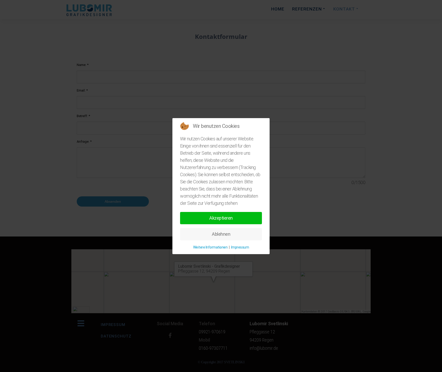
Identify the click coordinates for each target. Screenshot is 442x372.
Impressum (240, 247)
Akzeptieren (221, 218)
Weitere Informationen (210, 247)
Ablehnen (221, 234)
